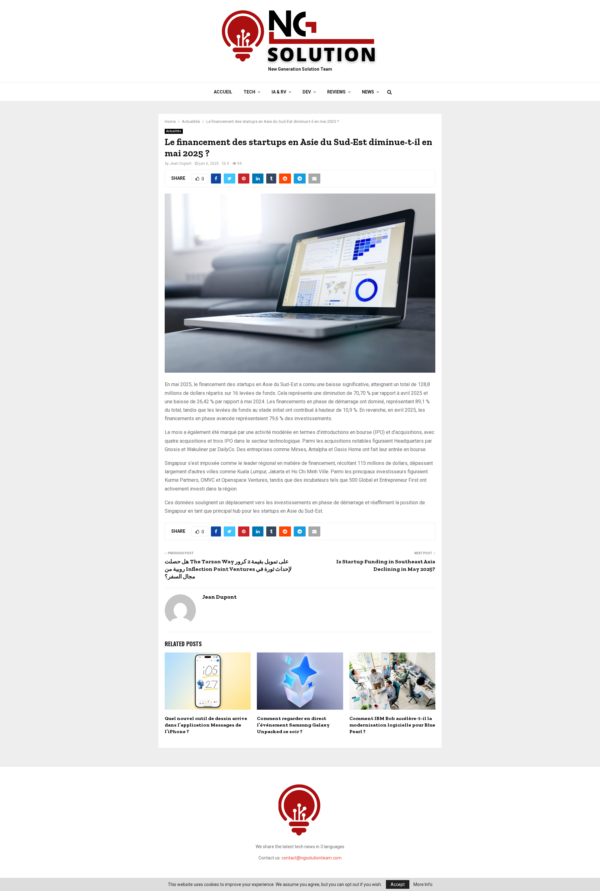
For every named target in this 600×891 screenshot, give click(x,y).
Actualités (173, 131)
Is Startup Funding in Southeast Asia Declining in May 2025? (385, 565)
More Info (422, 884)
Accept (398, 884)
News (368, 91)
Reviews (336, 91)
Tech (249, 91)
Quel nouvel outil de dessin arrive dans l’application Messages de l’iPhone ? (206, 724)
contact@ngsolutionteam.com (312, 857)
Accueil (223, 91)
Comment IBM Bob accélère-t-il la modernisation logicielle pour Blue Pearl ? (392, 724)
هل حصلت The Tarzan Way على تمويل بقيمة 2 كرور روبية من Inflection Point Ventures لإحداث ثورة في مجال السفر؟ (228, 569)
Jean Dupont (181, 163)
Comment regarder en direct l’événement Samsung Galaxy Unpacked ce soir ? (293, 724)
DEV (306, 91)
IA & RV (279, 91)
